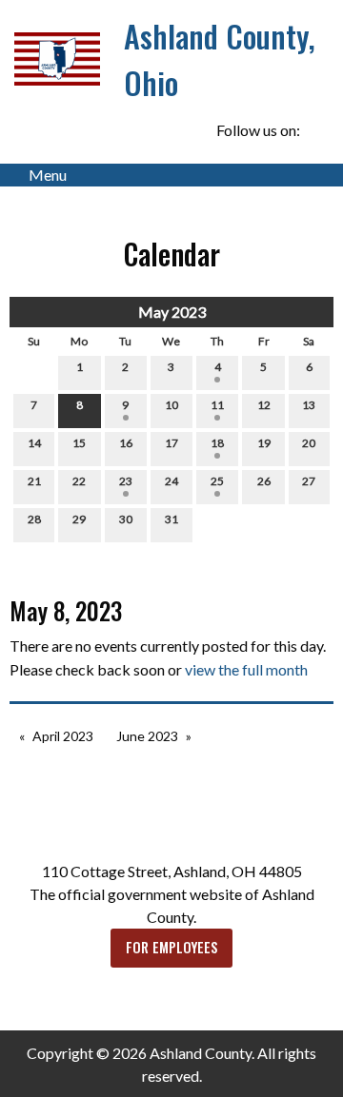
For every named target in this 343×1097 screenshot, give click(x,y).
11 (217, 405)
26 (264, 481)
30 (125, 519)
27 (308, 481)
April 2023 (62, 736)
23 (125, 481)
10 (171, 405)
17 (171, 443)
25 (217, 481)
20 (308, 443)
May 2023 (172, 312)
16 (125, 443)
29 (79, 519)
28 (34, 519)
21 (34, 481)
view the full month (246, 669)
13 (308, 405)
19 (264, 443)
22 (79, 481)
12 (264, 405)
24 (171, 481)
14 (34, 443)
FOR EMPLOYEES (172, 947)
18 (217, 443)
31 (171, 519)
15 (79, 443)
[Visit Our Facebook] (318, 130)
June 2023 (147, 736)
